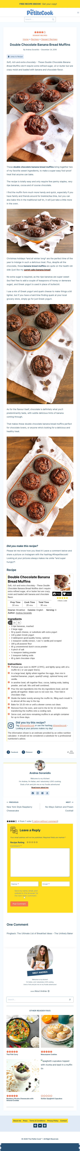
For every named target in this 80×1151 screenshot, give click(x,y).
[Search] (70, 999)
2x (14, 623)
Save (68, 594)
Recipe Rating (17, 842)
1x (10, 623)
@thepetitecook (27, 725)
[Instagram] (45, 1125)
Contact (63, 1121)
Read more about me (40, 787)
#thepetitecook (59, 725)
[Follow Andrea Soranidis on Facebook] (33, 793)
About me (17, 1121)
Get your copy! (50, 4)
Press (25, 1121)
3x (19, 623)
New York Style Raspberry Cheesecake (19, 806)
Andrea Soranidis (32, 50)
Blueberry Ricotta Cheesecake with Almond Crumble (19, 1099)
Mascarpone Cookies (49, 1054)
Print (58, 594)
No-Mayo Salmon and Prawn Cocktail (59, 806)
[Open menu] (78, 12)
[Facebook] (35, 1125)
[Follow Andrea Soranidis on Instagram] (38, 793)
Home (26, 39)
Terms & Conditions (37, 1121)
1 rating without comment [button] (44, 821)
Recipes (35, 39)
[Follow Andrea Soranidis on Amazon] (47, 793)
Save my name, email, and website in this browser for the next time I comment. (26, 893)
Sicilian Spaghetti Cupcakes (51, 1099)
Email (46, 884)
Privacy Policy (52, 1121)
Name (15, 884)
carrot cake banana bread (37, 269)
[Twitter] (40, 1125)
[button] (35, 32)
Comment (16, 846)
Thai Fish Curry (12, 1054)
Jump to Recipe (16, 57)
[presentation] (22, 1031)
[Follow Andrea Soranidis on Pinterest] (42, 793)
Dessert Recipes (40, 35)
